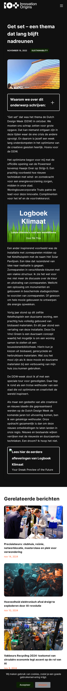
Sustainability (40, 50)
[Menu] (61, 5)
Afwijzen (42, 684)
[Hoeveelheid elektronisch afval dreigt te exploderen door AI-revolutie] (33, 580)
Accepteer (25, 684)
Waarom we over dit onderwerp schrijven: (28, 102)
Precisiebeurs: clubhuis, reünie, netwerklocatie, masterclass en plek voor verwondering (30, 547)
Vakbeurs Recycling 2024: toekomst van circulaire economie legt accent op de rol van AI (32, 659)
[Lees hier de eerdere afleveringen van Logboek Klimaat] (34, 460)
